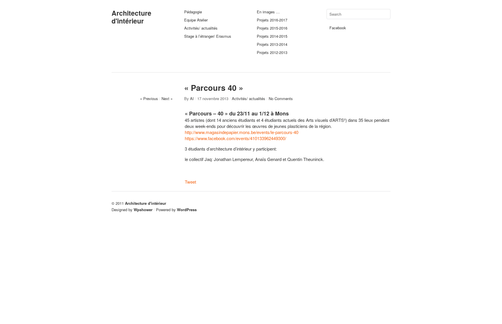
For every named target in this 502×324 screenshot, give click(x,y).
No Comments (281, 98)
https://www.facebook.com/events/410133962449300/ (235, 138)
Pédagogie (193, 12)
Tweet (190, 182)
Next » (167, 98)
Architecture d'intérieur (131, 17)
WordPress (187, 209)
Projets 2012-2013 (272, 52)
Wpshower (143, 209)
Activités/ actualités (201, 28)
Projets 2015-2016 (272, 28)
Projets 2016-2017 (272, 20)
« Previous (149, 98)
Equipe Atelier (196, 20)
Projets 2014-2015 (272, 36)
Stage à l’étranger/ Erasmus (207, 36)
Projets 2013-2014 (272, 44)
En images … (268, 12)
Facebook (337, 27)
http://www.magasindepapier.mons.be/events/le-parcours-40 (241, 132)
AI (192, 98)
